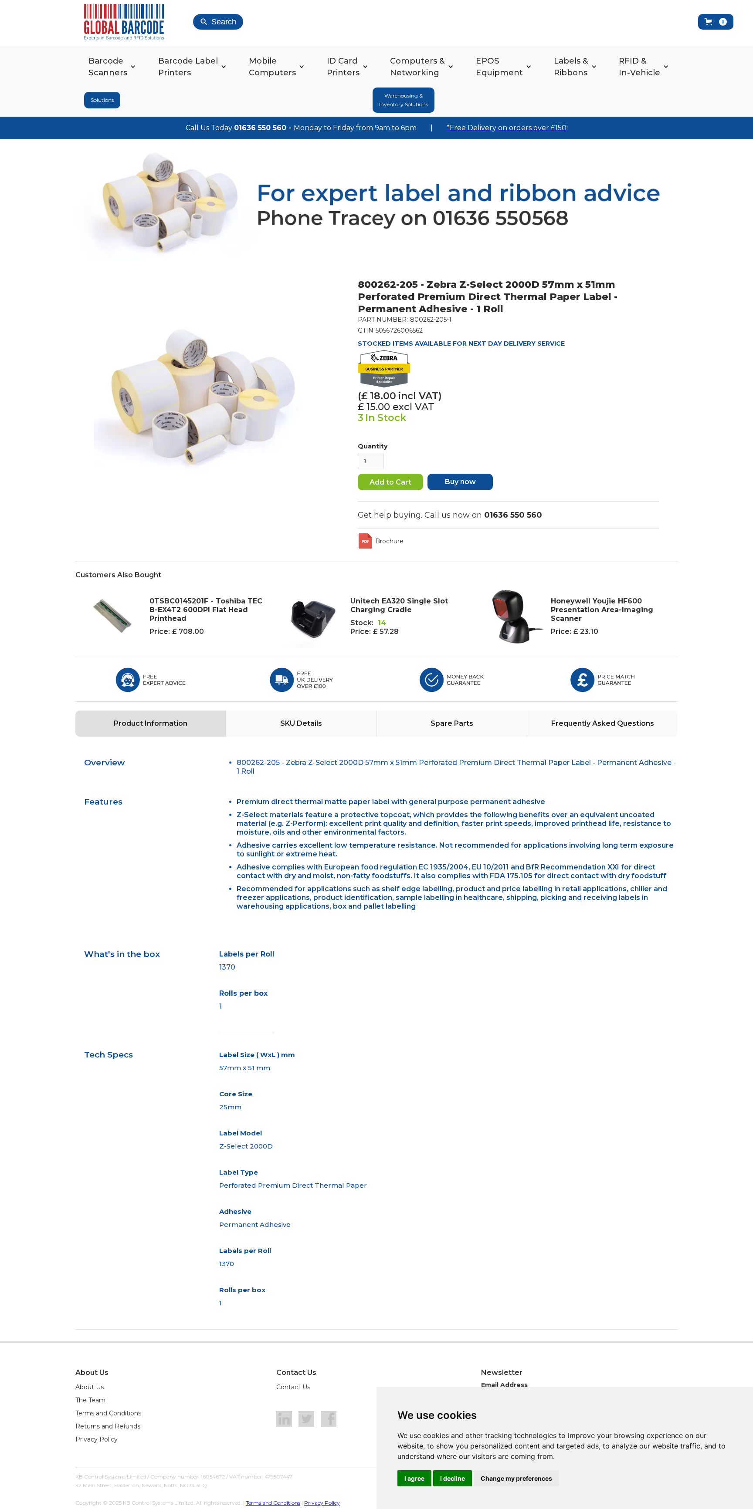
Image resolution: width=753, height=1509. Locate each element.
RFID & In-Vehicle (639, 66)
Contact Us (293, 1387)
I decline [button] (452, 1478)
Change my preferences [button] (516, 1478)
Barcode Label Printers (188, 66)
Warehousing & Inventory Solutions (403, 100)
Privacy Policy (96, 1439)
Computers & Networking (417, 66)
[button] (715, 22)
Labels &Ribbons (571, 66)
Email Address (504, 1385)
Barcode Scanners (107, 66)
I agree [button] (414, 1478)
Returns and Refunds (107, 1426)
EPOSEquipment (499, 66)
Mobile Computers (272, 66)
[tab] (150, 724)
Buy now (460, 482)
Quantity (372, 446)
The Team (90, 1400)
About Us (89, 1387)
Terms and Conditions (108, 1413)
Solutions (102, 100)
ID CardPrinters (343, 66)
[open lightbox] (203, 387)
